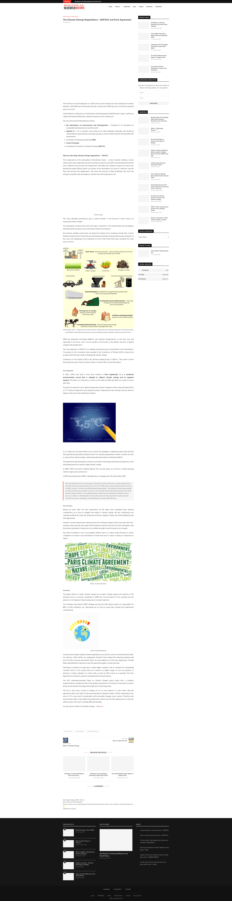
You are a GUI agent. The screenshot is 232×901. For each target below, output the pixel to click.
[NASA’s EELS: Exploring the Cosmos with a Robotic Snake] (143, 209)
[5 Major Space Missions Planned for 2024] (143, 165)
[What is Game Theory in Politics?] (68, 843)
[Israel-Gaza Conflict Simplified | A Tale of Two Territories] (143, 69)
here (101, 706)
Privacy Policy (137, 895)
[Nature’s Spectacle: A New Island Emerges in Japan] (143, 220)
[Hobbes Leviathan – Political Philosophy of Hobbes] (68, 865)
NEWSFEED (101, 895)
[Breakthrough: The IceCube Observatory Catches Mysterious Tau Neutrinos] (143, 120)
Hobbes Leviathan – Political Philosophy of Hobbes (84, 864)
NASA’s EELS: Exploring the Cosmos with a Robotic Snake (159, 208)
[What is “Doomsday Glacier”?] (143, 131)
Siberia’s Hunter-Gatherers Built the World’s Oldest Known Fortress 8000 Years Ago (159, 152)
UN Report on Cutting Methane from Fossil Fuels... (74, 774)
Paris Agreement (79, 731)
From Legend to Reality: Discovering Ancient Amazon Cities (160, 175)
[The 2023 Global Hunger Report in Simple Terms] (122, 763)
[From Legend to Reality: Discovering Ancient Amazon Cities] (143, 176)
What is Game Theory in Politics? (83, 842)
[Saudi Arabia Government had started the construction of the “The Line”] (143, 187)
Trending (158, 7)
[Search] (168, 6)
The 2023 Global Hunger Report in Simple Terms (122, 774)
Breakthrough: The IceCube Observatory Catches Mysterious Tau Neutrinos (159, 119)
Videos (141, 7)
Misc (134, 7)
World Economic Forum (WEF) (85, 830)
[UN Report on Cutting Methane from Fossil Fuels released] (74, 763)
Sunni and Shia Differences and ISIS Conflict (85, 875)
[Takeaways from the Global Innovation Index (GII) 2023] (98, 763)
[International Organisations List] (143, 253)
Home (110, 7)
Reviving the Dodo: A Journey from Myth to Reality (157, 141)
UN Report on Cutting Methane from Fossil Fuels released (90, 1)
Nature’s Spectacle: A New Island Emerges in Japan (159, 218)
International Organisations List (159, 251)
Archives (149, 7)
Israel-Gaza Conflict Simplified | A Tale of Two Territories (158, 68)
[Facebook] (166, 1)
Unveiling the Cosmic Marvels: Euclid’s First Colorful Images (158, 197)
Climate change (68, 731)
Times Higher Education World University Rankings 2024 (159, 35)
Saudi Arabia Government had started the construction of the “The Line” (160, 186)
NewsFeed (127, 7)
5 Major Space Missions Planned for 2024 (158, 164)
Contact (128, 895)
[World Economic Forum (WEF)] (68, 832)
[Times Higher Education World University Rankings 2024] (143, 36)
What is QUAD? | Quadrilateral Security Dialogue (85, 853)
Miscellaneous (118, 895)
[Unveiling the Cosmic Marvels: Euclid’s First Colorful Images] (143, 198)
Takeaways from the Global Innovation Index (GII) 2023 (98, 774)
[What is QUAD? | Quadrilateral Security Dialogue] (68, 854)
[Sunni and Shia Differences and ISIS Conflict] (68, 876)
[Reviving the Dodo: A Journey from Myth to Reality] (143, 142)
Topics (117, 7)
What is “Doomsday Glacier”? (157, 129)
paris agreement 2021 (92, 731)
